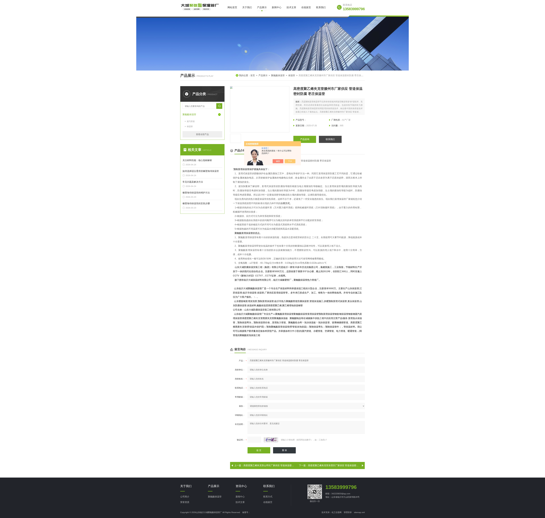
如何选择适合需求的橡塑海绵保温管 (201, 171)
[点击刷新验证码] (271, 439)
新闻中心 (276, 7)
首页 (252, 75)
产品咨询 (304, 139)
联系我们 (321, 7)
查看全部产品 (202, 134)
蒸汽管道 (191, 121)
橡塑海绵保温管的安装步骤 (196, 203)
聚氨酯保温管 (278, 75)
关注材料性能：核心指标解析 (197, 160)
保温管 (291, 75)
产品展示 (262, 7)
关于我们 (247, 7)
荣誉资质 (184, 502)
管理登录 (348, 512)
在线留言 (306, 7)
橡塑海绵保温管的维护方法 (196, 192)
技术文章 (291, 7)
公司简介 (184, 496)
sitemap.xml (359, 512)
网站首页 (232, 7)
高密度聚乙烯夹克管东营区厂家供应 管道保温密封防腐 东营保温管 (341, 465)
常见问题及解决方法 (193, 182)
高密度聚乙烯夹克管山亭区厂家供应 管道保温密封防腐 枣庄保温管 (276, 465)
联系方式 (267, 496)
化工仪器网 (336, 512)
